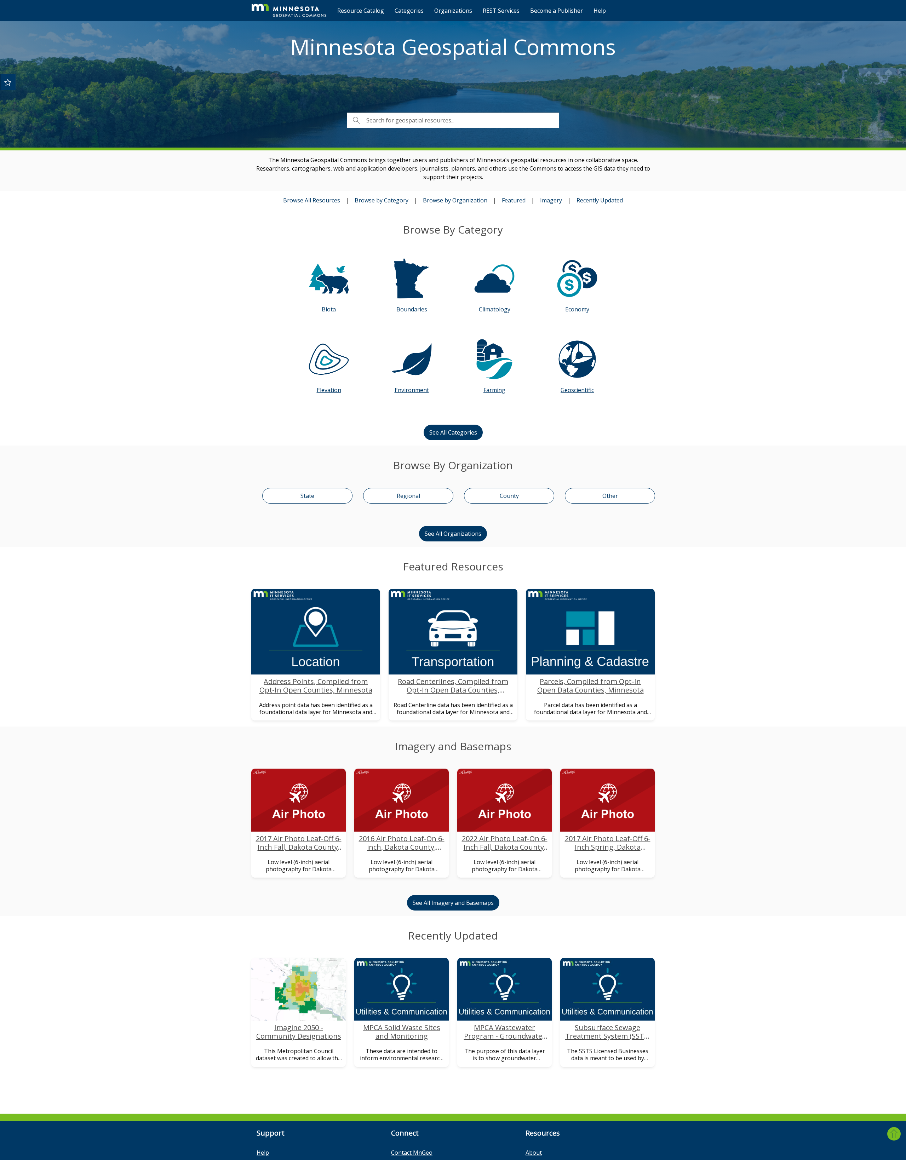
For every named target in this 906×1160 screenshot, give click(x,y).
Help (600, 11)
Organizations (453, 11)
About (534, 1152)
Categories (409, 11)
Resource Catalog (360, 11)
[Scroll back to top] (894, 1134)
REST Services (501, 11)
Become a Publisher (556, 11)
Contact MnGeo (411, 1152)
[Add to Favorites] (8, 82)
